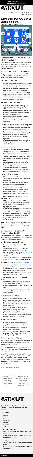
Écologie (5, 415)
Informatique (6, 420)
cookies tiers (6, 210)
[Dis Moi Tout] (12, 7)
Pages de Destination (21, 262)
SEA (14, 367)
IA (4, 419)
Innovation (6, 422)
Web (4, 426)
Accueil (3, 13)
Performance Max (27, 252)
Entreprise (6, 417)
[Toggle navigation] (31, 8)
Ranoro (21, 24)
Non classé (6, 424)
